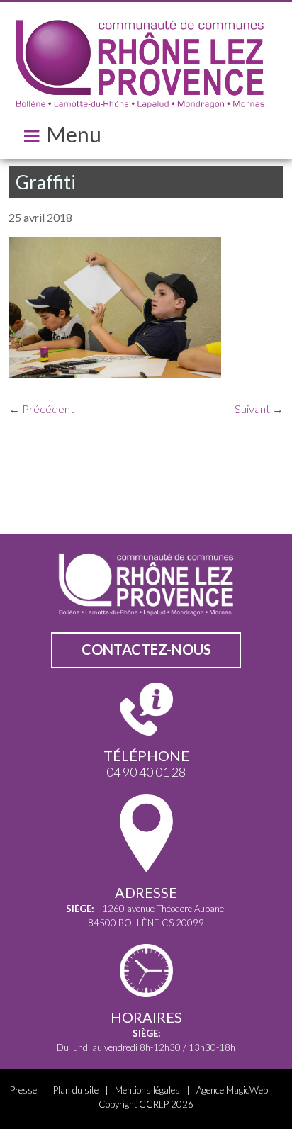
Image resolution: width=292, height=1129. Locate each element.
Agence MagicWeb (232, 1090)
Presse (23, 1090)
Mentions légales (147, 1090)
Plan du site (76, 1090)
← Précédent (41, 408)
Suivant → (259, 408)
